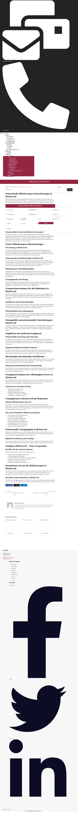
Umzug (7, 135)
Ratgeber (9, 152)
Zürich (30, 186)
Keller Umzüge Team (22, 186)
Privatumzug (10, 136)
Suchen (59, 186)
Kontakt (7, 154)
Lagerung (9, 148)
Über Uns (8, 151)
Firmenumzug (10, 138)
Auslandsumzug (11, 141)
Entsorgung (9, 146)
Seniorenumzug (11, 139)
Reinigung (9, 144)
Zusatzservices (9, 143)
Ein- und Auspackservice (13, 149)
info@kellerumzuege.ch (10, 557)
